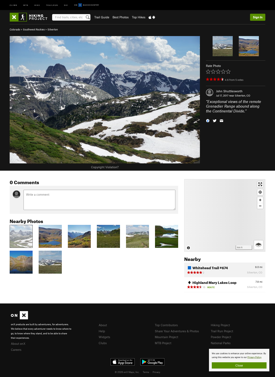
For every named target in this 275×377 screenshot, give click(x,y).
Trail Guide (101, 17)
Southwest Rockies (34, 29)
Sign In (258, 17)
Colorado (15, 29)
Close (239, 365)
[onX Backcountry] (86, 5)
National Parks (221, 343)
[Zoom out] (260, 206)
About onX (18, 343)
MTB (25, 5)
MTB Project (163, 343)
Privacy (156, 372)
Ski (66, 5)
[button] (208, 120)
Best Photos (121, 17)
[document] (239, 360)
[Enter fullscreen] (260, 184)
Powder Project (221, 337)
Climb (13, 5)
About (103, 325)
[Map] (224, 215)
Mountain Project (166, 337)
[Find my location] (260, 192)
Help (102, 331)
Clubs (103, 343)
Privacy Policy (254, 357)
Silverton (53, 29)
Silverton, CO (242, 95)
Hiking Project (220, 325)
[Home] (30, 17)
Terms (146, 372)
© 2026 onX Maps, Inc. (127, 372)
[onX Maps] (19, 318)
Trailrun (52, 5)
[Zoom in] (260, 200)
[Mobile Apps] (152, 17)
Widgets (104, 337)
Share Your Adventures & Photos (177, 331)
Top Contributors (166, 325)
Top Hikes (138, 17)
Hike (37, 5)
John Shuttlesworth (229, 91)
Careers (16, 349)
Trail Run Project (222, 331)
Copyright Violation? (105, 167)
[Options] (258, 244)
